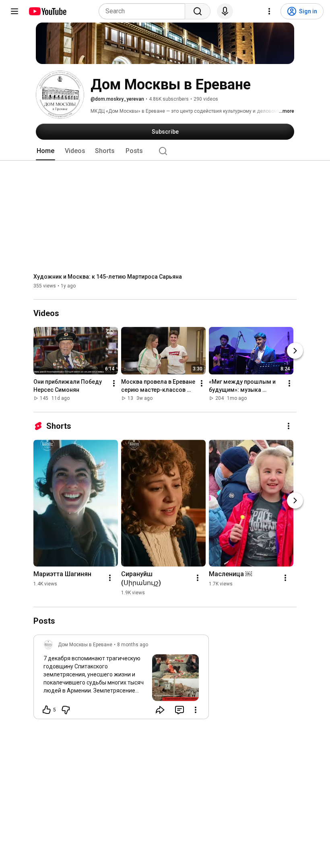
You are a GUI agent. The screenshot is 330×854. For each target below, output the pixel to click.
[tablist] (165, 151)
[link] (121, 679)
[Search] (197, 11)
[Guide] (14, 11)
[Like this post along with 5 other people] (46, 709)
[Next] (295, 351)
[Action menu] (196, 710)
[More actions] (114, 384)
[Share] (160, 710)
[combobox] (144, 11)
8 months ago (132, 644)
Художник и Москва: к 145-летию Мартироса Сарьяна (107, 276)
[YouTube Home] (47, 11)
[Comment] (179, 710)
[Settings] (269, 11)
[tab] (45, 151)
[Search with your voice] (225, 11)
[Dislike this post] (65, 709)
